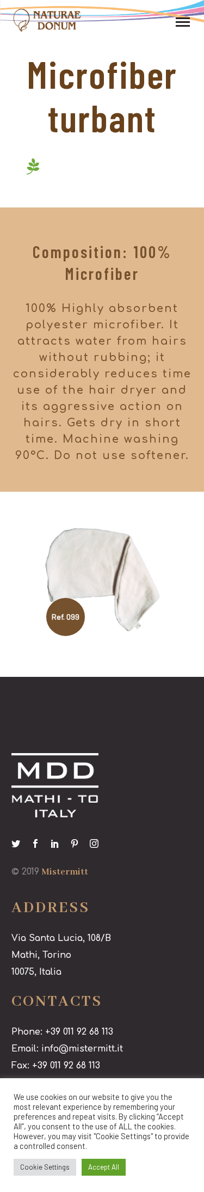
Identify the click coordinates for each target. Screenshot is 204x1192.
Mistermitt (64, 872)
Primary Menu (183, 22)
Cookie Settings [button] (45, 1167)
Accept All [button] (103, 1167)
